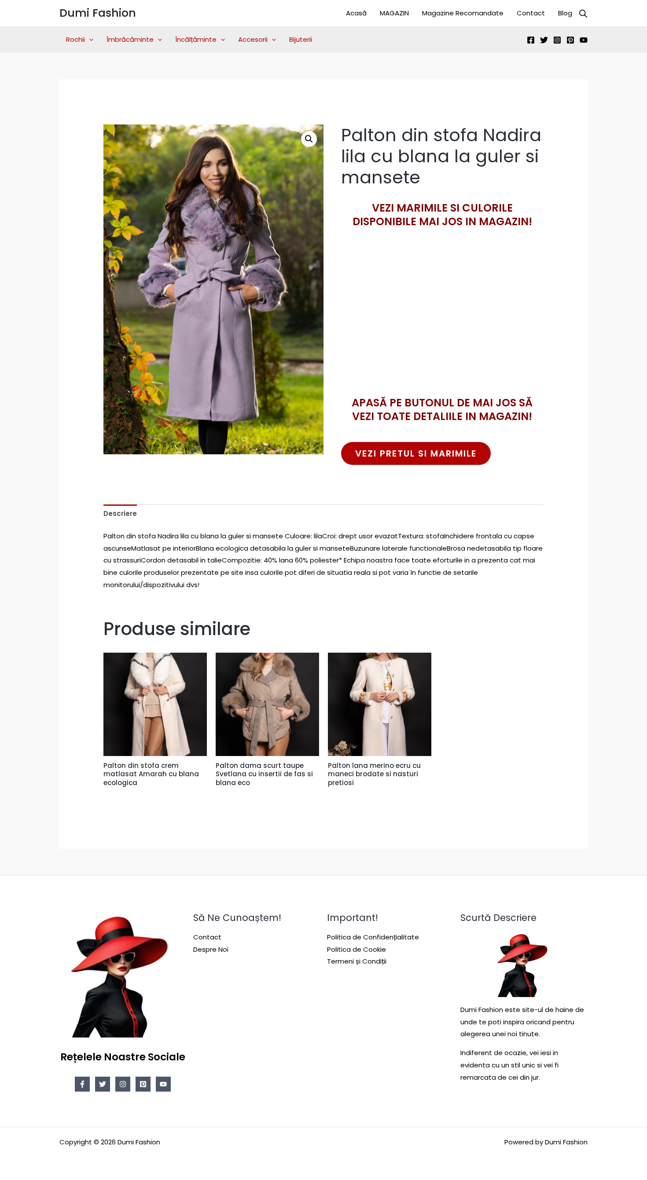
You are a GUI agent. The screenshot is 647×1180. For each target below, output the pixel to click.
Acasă (356, 13)
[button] (309, 139)
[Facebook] (531, 40)
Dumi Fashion (97, 13)
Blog (565, 13)
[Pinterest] (570, 40)
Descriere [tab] (120, 513)
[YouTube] (584, 40)
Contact (531, 13)
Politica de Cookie (356, 949)
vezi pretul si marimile (416, 453)
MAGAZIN (394, 13)
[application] (89, 39)
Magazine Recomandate (463, 13)
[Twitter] (544, 40)
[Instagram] (557, 40)
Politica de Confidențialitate (373, 937)
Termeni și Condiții (356, 961)
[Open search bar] (583, 13)
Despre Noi (210, 949)
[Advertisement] (442, 327)
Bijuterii (300, 39)
